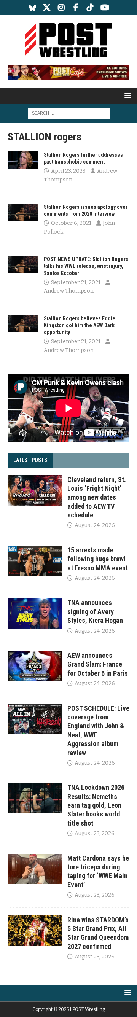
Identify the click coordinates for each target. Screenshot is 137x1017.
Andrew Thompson (69, 291)
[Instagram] (61, 7)
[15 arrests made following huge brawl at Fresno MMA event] (35, 561)
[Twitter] (47, 7)
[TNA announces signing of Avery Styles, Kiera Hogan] (35, 613)
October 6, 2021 (71, 223)
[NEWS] (23, 160)
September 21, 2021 (75, 282)
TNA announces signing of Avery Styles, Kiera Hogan (95, 611)
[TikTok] (90, 7)
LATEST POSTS (30, 460)
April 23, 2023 (68, 171)
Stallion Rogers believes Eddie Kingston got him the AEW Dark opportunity (79, 325)
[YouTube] (105, 7)
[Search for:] (69, 113)
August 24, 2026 (95, 525)
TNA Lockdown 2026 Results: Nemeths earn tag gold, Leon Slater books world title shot (95, 805)
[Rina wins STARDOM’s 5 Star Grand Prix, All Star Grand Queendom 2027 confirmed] (35, 930)
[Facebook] (76, 7)
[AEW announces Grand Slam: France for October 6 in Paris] (35, 666)
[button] (126, 95)
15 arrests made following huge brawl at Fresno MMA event (97, 559)
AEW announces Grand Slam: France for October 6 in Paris (97, 664)
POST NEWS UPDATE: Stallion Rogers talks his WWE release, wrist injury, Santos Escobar (86, 266)
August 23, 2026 (95, 833)
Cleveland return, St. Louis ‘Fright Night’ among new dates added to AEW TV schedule (96, 497)
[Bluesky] (32, 7)
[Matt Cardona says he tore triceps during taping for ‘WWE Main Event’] (35, 869)
